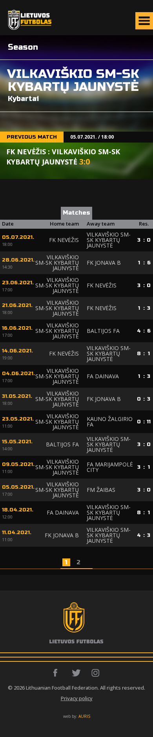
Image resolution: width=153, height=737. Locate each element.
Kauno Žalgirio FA (110, 421)
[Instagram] (96, 673)
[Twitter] (77, 673)
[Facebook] (57, 673)
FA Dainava (103, 376)
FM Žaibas (101, 489)
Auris (84, 716)
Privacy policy (77, 698)
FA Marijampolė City (110, 467)
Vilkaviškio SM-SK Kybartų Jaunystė (109, 240)
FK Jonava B (104, 262)
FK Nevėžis (64, 240)
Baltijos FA (103, 330)
